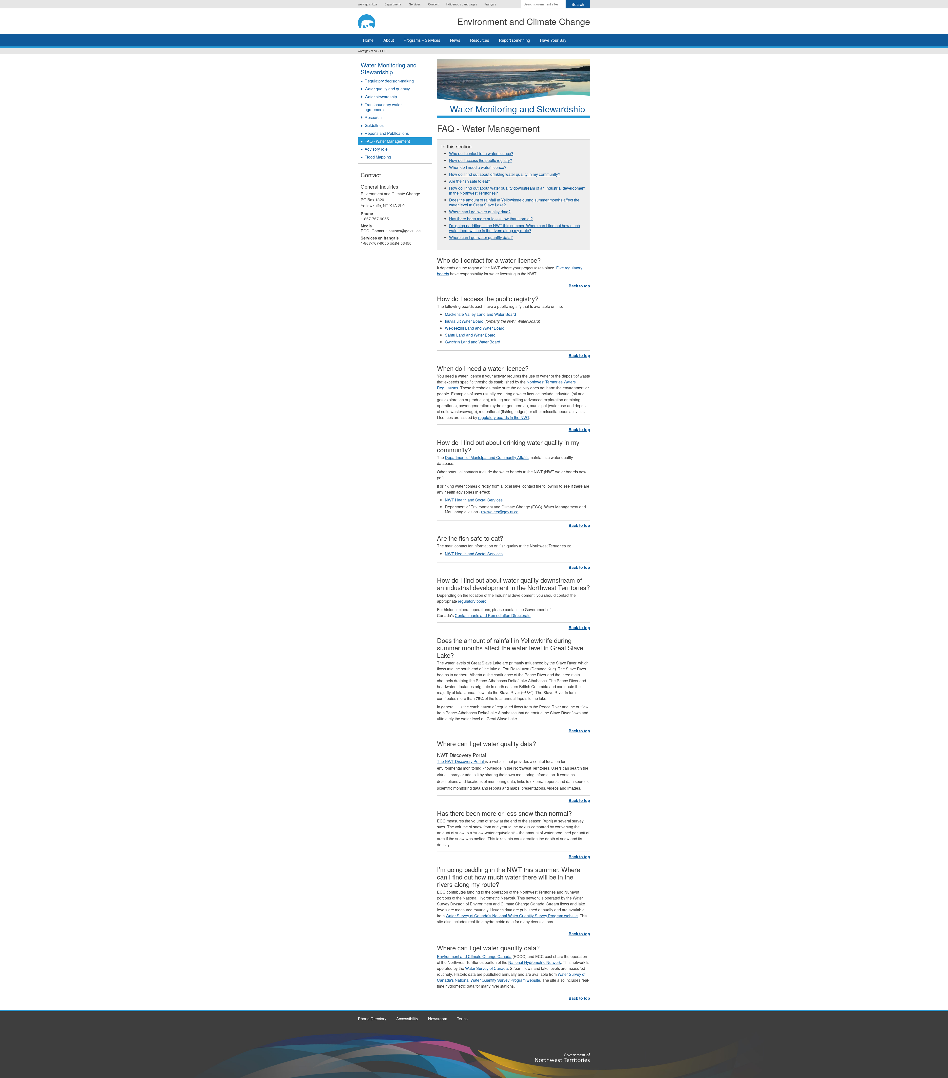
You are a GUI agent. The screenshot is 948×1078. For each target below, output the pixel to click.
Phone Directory (372, 1018)
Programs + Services (422, 40)
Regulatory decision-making (389, 81)
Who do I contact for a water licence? (481, 153)
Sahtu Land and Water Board (470, 335)
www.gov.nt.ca (367, 4)
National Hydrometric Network (534, 962)
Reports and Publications (387, 133)
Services (415, 4)
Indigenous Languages (461, 4)
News (455, 40)
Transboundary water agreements (383, 107)
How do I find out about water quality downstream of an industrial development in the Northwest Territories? (517, 190)
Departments (393, 4)
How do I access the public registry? (480, 160)
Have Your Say (553, 40)
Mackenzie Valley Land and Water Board (480, 314)
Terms (462, 1018)
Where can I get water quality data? (480, 212)
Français (490, 4)
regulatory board (472, 601)
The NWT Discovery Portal (461, 761)
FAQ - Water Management (387, 141)
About (388, 40)
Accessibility (407, 1018)
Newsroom (437, 1018)
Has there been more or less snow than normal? (491, 218)
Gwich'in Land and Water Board (472, 342)
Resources (479, 40)
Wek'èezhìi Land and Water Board (474, 328)
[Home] (371, 20)
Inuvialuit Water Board (464, 321)
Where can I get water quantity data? (481, 237)
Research (373, 117)
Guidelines (374, 125)
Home (368, 40)
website (571, 915)
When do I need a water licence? (477, 167)
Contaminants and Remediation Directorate (493, 615)
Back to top (579, 286)
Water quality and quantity (387, 89)
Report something (514, 40)
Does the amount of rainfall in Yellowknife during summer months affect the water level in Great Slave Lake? (514, 202)
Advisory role (376, 149)
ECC (383, 51)
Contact (433, 4)
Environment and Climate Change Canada (474, 956)
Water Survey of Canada (486, 968)
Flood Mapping (378, 157)
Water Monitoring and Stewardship (388, 68)
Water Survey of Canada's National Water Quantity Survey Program (511, 977)
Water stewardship (381, 97)
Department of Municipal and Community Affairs (487, 457)
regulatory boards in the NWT (503, 417)
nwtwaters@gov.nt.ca (499, 512)
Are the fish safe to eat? (469, 181)
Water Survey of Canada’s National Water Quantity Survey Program (505, 915)
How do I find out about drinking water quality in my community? (504, 174)
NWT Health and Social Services (474, 500)
